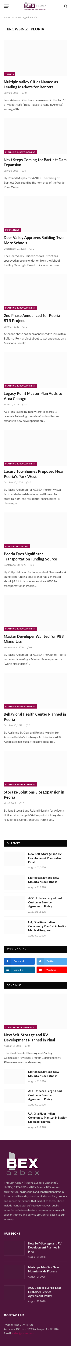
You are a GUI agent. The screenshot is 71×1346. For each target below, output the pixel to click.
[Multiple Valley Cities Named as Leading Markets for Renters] (35, 58)
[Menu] (6, 6)
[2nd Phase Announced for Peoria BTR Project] (35, 292)
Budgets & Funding (17, 546)
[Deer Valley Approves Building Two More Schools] (35, 214)
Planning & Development (20, 152)
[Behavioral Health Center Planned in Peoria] (35, 691)
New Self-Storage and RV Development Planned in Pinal (45, 858)
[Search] (65, 6)
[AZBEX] (35, 6)
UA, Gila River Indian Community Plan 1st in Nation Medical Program (47, 926)
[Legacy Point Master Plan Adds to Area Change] (35, 370)
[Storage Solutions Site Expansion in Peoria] (35, 768)
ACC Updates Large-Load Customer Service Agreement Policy (45, 902)
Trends (9, 74)
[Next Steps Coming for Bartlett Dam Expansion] (35, 136)
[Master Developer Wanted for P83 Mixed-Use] (35, 613)
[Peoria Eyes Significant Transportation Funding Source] (35, 530)
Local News (12, 229)
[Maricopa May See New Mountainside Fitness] (14, 882)
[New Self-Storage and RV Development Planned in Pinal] (14, 859)
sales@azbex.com (23, 1333)
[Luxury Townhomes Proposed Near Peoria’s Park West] (35, 448)
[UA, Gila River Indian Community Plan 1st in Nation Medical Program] (14, 927)
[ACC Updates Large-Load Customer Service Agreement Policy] (14, 903)
